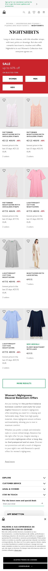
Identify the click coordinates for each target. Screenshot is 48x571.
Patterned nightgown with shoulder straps (11, 134)
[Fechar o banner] (45, 519)
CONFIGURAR (24, 566)
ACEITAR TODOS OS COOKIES (25, 560)
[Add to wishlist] (4, 100)
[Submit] (42, 503)
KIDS (12, 87)
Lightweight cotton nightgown (33, 205)
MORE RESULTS (24, 383)
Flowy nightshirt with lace (36, 348)
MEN (35, 79)
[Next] (37, 4)
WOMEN (13, 79)
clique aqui (17, 550)
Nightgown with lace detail (35, 274)
